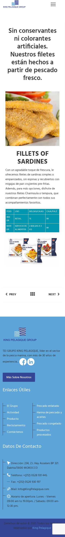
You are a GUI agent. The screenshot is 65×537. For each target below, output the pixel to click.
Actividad (13, 412)
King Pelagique (41, 528)
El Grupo (12, 406)
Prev (12, 294)
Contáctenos (15, 432)
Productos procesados (44, 432)
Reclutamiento (16, 425)
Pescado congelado (49, 423)
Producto (13, 419)
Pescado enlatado (48, 406)
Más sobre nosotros (18, 377)
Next (52, 294)
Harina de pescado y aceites (49, 415)
